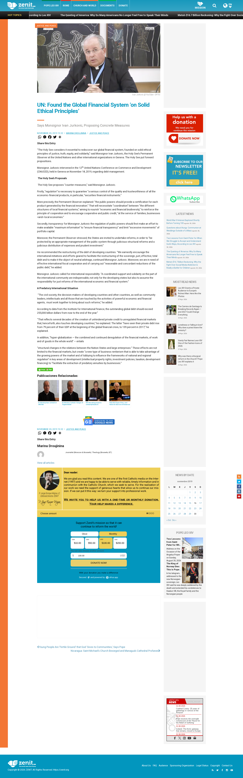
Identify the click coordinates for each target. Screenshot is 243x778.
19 (174, 508)
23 (195, 508)
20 (179, 508)
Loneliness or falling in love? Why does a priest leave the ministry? (190, 327)
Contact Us (227, 765)
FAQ (155, 765)
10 (200, 498)
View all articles (45, 462)
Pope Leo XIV (51, 5)
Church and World (84, 5)
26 (174, 514)
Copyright (215, 765)
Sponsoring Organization (182, 765)
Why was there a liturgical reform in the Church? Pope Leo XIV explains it (190, 359)
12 (174, 503)
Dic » (174, 520)
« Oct (168, 520)
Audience (163, 765)
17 (200, 503)
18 (169, 508)
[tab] (176, 701)
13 (179, 503)
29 (190, 514)
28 (185, 514)
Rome (66, 5)
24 (200, 508)
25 (169, 514)
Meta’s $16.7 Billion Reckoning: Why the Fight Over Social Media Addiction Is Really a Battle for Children (183, 265)
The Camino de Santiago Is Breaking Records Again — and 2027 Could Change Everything (190, 310)
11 (169, 503)
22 (190, 508)
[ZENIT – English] (24, 5)
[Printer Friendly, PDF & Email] (45, 369)
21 (185, 508)
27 (179, 514)
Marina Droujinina (76, 133)
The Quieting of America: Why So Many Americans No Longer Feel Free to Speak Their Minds (67, 15)
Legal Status (202, 765)
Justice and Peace (46, 26)
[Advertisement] (99, 619)
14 (185, 503)
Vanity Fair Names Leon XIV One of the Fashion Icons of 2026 (190, 343)
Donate (123, 5)
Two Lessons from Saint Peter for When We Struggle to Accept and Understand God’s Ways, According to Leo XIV (184, 241)
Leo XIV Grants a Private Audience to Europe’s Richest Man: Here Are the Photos (189, 292)
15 (190, 503)
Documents (107, 5)
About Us (146, 765)
